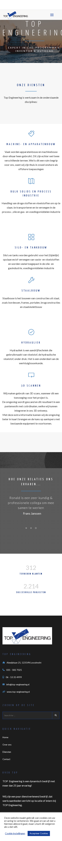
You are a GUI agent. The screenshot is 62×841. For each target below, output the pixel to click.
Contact (6, 759)
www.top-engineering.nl (18, 691)
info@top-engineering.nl (17, 684)
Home (5, 737)
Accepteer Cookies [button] (39, 833)
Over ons (6, 744)
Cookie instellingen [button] (15, 833)
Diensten (6, 752)
